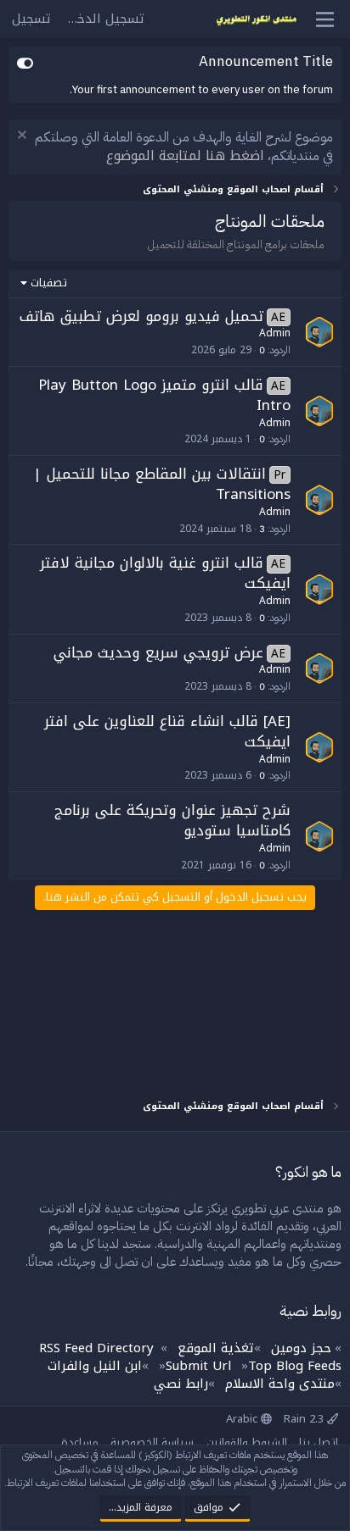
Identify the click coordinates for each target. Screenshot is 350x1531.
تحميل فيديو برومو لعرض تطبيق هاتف (141, 316)
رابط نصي (181, 1383)
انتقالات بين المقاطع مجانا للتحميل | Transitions (162, 484)
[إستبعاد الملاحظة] (24, 137)
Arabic (243, 1418)
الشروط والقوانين (246, 1442)
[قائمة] (325, 19)
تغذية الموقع (216, 1348)
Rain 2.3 (305, 1418)
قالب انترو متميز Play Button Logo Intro (164, 395)
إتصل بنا (318, 1442)
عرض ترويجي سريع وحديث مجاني (158, 652)
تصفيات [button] (49, 283)
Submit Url (198, 1366)
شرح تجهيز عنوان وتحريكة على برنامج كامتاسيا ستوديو (172, 820)
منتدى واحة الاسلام (280, 1383)
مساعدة (80, 1442)
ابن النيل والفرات (95, 1366)
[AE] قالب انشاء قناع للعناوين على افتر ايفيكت (167, 731)
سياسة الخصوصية (152, 1442)
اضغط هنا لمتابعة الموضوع (185, 155)
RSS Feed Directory (96, 1348)
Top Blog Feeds (295, 1366)
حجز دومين (301, 1348)
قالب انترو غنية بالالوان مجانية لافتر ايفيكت (165, 572)
